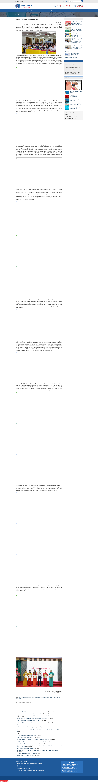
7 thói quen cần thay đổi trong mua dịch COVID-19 (75, 96)
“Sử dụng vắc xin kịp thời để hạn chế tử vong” (26, 755)
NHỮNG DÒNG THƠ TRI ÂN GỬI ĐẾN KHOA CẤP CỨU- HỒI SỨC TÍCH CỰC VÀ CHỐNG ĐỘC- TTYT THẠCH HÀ (73, 55)
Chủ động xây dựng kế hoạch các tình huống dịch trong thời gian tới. (30, 713)
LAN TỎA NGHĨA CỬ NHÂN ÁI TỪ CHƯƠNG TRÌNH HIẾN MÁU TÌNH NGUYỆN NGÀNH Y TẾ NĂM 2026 (76, 24)
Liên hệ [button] (63, 10)
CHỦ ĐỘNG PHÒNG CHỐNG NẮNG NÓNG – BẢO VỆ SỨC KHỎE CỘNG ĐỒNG (76, 35)
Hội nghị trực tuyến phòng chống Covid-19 (25, 748)
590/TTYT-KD (67, 68)
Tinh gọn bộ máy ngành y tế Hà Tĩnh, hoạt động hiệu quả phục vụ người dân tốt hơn (33, 739)
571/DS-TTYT (68, 74)
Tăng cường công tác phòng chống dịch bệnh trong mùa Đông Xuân (30, 726)
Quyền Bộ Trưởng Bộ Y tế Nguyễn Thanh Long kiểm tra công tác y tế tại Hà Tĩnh (32, 718)
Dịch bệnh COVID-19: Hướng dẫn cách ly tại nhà (76, 100)
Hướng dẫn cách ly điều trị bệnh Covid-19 (76, 92)
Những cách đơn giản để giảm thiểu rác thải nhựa (75, 108)
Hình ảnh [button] (37, 10)
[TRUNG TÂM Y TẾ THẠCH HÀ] (24, 6)
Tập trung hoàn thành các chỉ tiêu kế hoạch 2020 (26, 735)
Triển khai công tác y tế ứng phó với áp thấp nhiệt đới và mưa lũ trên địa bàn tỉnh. (32, 711)
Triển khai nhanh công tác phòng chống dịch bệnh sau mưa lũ (28, 720)
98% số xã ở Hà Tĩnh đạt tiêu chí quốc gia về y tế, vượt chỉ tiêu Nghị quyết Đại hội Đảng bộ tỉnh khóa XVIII (37, 750)
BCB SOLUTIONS (43, 777)
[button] (73, 85)
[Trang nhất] (16, 10)
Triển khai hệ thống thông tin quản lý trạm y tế (25, 737)
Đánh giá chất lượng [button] (51, 10)
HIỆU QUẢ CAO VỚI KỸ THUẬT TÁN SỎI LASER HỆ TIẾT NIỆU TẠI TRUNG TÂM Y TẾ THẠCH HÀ (76, 30)
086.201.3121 (80, 6)
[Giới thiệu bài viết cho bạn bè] (56, 22)
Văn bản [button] (32, 10)
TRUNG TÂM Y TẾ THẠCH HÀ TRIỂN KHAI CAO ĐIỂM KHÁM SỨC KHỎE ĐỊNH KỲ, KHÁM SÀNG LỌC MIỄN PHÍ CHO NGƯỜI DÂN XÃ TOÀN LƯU (73, 41)
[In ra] (59, 22)
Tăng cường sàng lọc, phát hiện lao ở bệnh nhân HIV (27, 753)
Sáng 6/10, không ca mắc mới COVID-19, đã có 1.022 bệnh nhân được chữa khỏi (32, 741)
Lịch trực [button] (59, 10)
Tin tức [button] (26, 10)
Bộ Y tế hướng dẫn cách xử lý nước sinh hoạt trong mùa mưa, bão (29, 724)
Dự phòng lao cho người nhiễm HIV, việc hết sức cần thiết (28, 743)
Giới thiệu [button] (21, 10)
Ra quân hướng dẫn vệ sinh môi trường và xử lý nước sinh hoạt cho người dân (32, 722)
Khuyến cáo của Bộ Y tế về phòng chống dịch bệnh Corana (75, 104)
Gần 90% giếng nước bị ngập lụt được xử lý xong (26, 727)
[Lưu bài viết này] (61, 22)
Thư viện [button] (42, 10)
